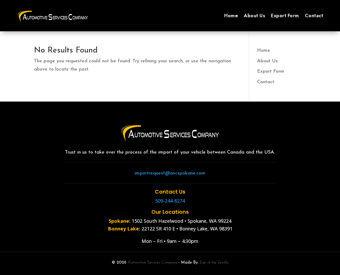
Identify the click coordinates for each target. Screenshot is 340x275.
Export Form (285, 15)
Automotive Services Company (152, 263)
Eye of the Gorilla (214, 263)
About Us (254, 15)
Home (231, 15)
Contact (314, 15)
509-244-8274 (170, 201)
